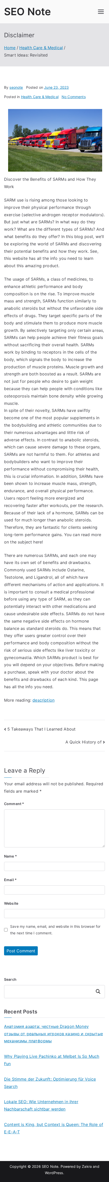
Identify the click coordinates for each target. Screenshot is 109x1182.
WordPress (54, 1173)
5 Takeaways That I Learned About (41, 729)
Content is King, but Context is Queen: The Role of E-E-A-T (53, 1128)
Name (10, 856)
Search (10, 979)
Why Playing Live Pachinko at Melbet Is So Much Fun (51, 1060)
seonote (16, 87)
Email (10, 880)
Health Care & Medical (40, 97)
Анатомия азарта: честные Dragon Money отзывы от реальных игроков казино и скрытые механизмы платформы (53, 1034)
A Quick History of (83, 741)
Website (11, 903)
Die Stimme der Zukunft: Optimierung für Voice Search (50, 1083)
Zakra (87, 1166)
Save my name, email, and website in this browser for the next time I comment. (55, 929)
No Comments (74, 97)
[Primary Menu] (101, 11)
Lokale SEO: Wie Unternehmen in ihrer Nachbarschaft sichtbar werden (41, 1105)
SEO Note (27, 11)
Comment (14, 804)
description (43, 700)
